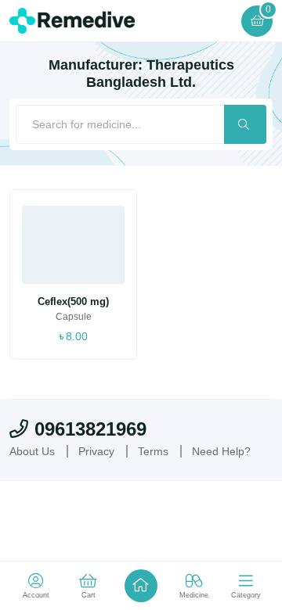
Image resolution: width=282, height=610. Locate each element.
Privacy (96, 451)
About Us (32, 451)
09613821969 (90, 429)
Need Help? (221, 451)
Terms (153, 451)
